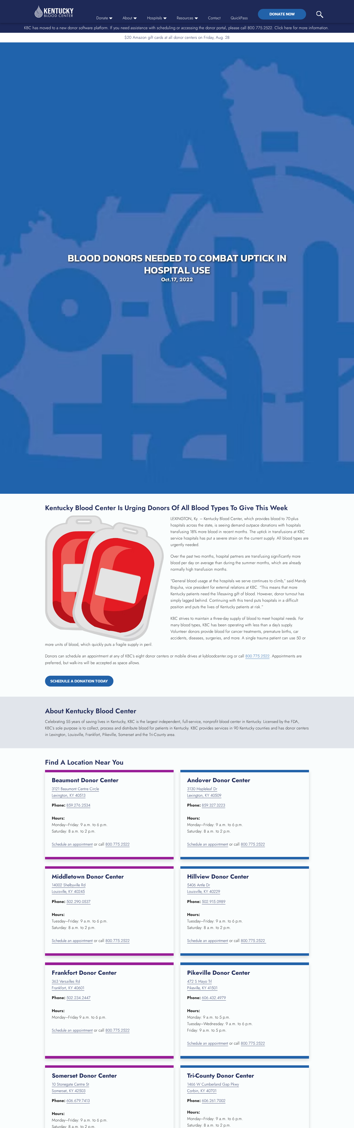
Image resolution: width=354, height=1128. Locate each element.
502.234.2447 (79, 998)
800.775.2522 (257, 656)
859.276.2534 (78, 806)
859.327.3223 (213, 806)
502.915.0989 (214, 902)
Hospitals (153, 18)
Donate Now (282, 14)
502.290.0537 (78, 902)
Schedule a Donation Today (84, 682)
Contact (214, 18)
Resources (184, 18)
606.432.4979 (214, 998)
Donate (100, 18)
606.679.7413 (78, 1101)
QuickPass (239, 18)
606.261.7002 (214, 1101)
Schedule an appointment (73, 845)
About (125, 18)
